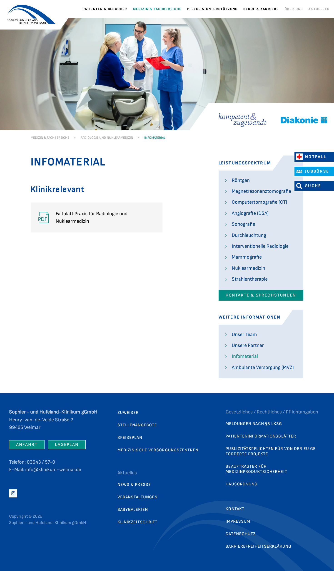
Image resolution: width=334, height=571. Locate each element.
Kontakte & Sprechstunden (261, 295)
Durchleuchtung (249, 235)
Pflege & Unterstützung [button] (212, 9)
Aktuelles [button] (319, 9)
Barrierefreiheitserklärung (258, 546)
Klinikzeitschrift (137, 522)
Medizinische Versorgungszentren (157, 450)
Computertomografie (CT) (259, 202)
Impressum (238, 521)
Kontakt (235, 509)
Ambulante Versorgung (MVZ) (263, 367)
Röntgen (241, 180)
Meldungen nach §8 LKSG (254, 423)
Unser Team (244, 334)
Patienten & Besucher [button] (105, 9)
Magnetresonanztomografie (261, 191)
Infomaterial (245, 356)
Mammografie (247, 257)
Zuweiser (128, 412)
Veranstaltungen (137, 497)
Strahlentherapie (250, 279)
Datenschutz (241, 533)
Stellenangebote (137, 425)
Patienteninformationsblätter (261, 436)
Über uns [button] (294, 9)
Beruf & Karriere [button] (261, 9)
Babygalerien (132, 509)
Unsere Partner (248, 345)
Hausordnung (241, 484)
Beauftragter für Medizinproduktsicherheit (256, 469)
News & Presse (134, 484)
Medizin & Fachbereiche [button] (157, 9)
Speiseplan (129, 437)
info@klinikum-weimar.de (53, 470)
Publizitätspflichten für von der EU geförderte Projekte (272, 451)
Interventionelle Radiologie (260, 246)
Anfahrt (26, 444)
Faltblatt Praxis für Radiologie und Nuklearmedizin (82, 217)
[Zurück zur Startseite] (34, 9)
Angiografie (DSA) (250, 213)
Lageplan (67, 444)
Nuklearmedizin (248, 268)
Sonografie (243, 224)
